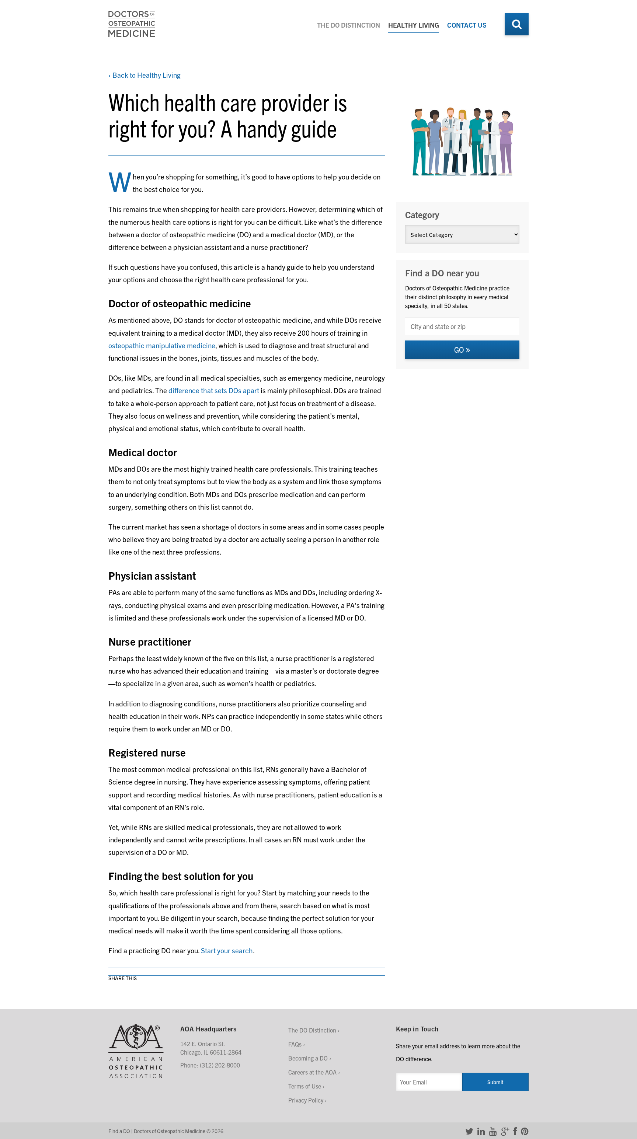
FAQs (295, 1044)
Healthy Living (413, 25)
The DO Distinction (348, 25)
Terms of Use (304, 1086)
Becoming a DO (308, 1058)
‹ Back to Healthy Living (144, 74)
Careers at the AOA (312, 1072)
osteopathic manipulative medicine (161, 345)
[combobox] (462, 326)
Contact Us (467, 25)
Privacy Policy (305, 1100)
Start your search (227, 950)
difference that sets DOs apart (213, 390)
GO (460, 349)
